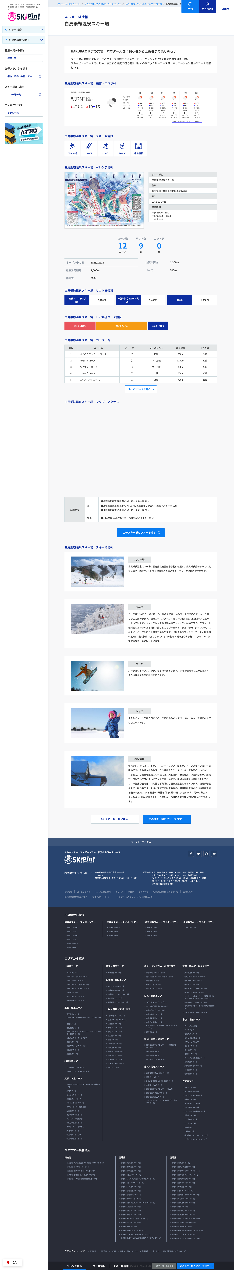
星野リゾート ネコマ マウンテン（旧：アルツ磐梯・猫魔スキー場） (84, 1032)
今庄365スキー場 (190, 1054)
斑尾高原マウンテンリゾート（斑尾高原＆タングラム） (161, 1046)
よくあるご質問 (83, 891)
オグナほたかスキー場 (74, 1115)
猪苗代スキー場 (72, 1042)
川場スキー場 (71, 1091)
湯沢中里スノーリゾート (117, 1015)
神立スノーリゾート (115, 1031)
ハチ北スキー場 (190, 1123)
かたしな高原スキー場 (74, 1122)
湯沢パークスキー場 (115, 1055)
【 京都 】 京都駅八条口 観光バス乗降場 (81, 1174)
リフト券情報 (97, 1266)
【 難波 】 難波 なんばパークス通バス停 (81, 1171)
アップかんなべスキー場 (193, 1095)
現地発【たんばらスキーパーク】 (184, 1210)
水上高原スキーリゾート (75, 1134)
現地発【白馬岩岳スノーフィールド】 (185, 1174)
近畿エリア (188, 1080)
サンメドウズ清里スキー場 (194, 992)
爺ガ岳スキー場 (151, 1032)
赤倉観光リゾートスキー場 (155, 972)
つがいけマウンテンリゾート (156, 1002)
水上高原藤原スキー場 (74, 1138)
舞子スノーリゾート (115, 1027)
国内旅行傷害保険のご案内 (75, 897)
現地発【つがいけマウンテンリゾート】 (186, 1171)
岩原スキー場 (113, 1039)
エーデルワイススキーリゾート (78, 1071)
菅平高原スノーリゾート (193, 980)
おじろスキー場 (190, 1087)
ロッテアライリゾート (154, 988)
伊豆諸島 (93, 1251)
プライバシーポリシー (101, 897)
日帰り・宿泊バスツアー (129, 1251)
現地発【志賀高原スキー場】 (131, 1186)
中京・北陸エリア (191, 1019)
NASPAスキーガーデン (116, 1051)
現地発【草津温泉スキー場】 (182, 1186)
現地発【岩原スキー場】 (129, 1226)
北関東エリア (71, 1060)
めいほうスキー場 (190, 1046)
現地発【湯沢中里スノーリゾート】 (133, 1230)
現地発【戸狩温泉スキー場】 (131, 1171)
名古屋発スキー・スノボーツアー (161, 922)
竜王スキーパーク (152, 1077)
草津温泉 (145, 1251)
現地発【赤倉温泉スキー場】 (131, 1190)
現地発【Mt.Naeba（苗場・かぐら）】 (135, 1218)
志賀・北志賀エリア (154, 1066)
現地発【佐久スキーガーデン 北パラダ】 (187, 1238)
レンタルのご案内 (103, 891)
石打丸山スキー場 (114, 1035)
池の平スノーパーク (115, 998)
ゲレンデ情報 (74, 1266)
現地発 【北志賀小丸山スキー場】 (133, 1182)
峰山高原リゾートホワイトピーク (196, 1135)
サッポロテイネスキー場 (75, 1000)
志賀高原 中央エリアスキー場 (156, 1093)
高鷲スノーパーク (190, 1034)
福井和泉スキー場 (190, 1074)
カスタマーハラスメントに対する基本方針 (134, 897)
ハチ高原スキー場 (190, 1119)
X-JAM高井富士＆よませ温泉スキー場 (159, 1081)
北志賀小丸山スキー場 (154, 1085)
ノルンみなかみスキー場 (75, 1103)
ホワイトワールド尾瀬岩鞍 (76, 1107)
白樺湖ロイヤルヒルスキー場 (118, 994)
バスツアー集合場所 (77, 1150)
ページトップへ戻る (141, 841)
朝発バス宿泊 (71, 939)
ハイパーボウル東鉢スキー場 (194, 1111)
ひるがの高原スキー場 (192, 1038)
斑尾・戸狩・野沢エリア (156, 1039)
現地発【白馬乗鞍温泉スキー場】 (184, 1178)
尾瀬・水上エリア (73, 1078)
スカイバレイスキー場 (192, 1103)
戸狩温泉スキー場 (152, 1055)
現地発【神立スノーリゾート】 (132, 1210)
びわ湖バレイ (189, 1127)
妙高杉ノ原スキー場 (153, 984)
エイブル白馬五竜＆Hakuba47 (157, 1006)
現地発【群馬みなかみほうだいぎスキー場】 (188, 1230)
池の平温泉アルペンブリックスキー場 (159, 976)
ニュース (119, 891)
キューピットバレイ (115, 1059)
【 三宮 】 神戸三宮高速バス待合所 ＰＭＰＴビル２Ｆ (85, 1163)
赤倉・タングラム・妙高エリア (159, 966)
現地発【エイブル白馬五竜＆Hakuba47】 (136, 1234)
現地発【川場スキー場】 (180, 1206)
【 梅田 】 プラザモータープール (78, 1167)
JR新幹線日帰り (72, 943)
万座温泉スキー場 (73, 1111)
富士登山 (156, 1251)
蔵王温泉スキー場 (73, 1014)
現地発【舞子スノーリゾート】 (132, 1214)
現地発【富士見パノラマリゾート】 (184, 1214)
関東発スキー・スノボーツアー (80, 922)
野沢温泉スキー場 (152, 1051)
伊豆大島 (103, 1251)
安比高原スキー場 (73, 1050)
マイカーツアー (190, 927)
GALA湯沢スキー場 (115, 1043)
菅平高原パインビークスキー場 (195, 1002)
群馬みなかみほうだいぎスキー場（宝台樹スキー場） (83, 1085)
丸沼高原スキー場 (73, 1130)
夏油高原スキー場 (73, 1028)
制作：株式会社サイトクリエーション (187, 121)
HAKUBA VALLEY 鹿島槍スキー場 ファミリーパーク (161, 1026)
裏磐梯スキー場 (72, 1054)
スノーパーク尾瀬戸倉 (74, 1119)
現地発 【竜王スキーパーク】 (131, 1174)
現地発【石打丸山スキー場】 (131, 1222)
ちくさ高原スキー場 (191, 1107)
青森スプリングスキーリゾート (78, 1046)
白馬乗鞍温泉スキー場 (154, 1018)
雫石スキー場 (71, 1024)
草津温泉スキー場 (114, 972)
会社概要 (68, 891)
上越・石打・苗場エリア (118, 1009)
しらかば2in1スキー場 (116, 986)
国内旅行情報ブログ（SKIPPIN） (175, 1251)
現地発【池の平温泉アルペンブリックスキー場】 (138, 1202)
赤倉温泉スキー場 (152, 980)
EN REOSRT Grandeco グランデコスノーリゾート (84, 1018)
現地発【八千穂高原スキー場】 (183, 1226)
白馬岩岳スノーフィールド (155, 1010)
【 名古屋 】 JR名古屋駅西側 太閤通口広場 (82, 1178)
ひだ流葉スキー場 (190, 1062)
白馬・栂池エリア (153, 995)
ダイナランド (189, 1030)
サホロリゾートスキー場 (75, 996)
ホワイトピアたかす (191, 1042)
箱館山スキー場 (190, 1115)
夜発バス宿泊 (71, 931)
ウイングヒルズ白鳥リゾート (194, 1058)
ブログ (131, 891)
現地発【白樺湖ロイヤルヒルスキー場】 (186, 1194)
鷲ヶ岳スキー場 (190, 1050)
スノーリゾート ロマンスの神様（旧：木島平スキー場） (161, 1101)
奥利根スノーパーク (74, 1099)
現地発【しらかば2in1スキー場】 (184, 1198)
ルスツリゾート (72, 972)
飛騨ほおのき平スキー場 (193, 1066)
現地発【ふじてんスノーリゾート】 (184, 1234)
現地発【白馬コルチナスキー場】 (184, 1182)
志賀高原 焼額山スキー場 (155, 1097)
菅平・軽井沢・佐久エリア (195, 966)
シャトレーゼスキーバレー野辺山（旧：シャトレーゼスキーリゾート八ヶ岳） (199, 997)
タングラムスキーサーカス (155, 1059)
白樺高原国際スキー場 (116, 990)
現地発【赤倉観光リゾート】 (131, 1194)
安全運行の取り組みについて (165, 891)
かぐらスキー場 (113, 1067)
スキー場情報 (121, 1266)
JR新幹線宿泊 (71, 947)
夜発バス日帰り (72, 927)
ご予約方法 (143, 891)
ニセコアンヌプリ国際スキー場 (78, 984)
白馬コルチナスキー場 (154, 1014)
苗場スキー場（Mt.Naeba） (118, 1019)
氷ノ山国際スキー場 (191, 1091)
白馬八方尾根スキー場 (154, 1022)
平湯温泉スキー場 (190, 1070)
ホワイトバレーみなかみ (75, 1126)
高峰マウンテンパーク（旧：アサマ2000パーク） (199, 1007)
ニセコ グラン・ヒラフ (75, 980)
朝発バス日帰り (72, 935)
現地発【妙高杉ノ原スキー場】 (132, 1198)
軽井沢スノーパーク (191, 984)
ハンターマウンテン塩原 (75, 1067)
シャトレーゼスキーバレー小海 (195, 1012)
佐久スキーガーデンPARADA (194, 976)
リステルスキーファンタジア (77, 1038)
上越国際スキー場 (114, 1023)
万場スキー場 (189, 1131)
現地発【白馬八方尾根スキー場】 (184, 1167)
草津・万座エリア (115, 966)
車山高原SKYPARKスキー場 (118, 1002)
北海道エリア (71, 966)
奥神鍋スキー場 (190, 1099)
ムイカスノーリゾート (116, 1063)
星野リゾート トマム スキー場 (78, 988)
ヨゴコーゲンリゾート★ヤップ (195, 1139)
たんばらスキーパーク (74, 1095)
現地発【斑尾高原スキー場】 (131, 1163)
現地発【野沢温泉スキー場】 (131, 1167)
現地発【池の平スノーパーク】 (183, 1190)
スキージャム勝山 (190, 1026)
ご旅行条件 (188, 891)
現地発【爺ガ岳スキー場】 (181, 1163)
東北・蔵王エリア (73, 1007)
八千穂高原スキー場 (191, 972)
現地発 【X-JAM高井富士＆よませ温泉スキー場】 (138, 1178)
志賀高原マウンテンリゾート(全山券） (160, 1089)
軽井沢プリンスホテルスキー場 (195, 988)
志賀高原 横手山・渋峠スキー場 (157, 1073)
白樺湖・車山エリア (116, 979)
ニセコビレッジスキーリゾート (78, 976)
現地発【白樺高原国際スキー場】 (184, 1202)
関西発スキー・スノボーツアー (122, 922)
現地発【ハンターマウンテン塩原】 (184, 1222)
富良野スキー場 (72, 992)
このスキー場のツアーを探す (194, 1265)
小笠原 (113, 1251)
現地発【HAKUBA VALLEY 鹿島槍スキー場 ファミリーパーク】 (142, 1239)
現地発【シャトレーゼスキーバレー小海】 (187, 1218)
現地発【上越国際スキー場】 (131, 1206)
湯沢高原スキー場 (114, 1047)
